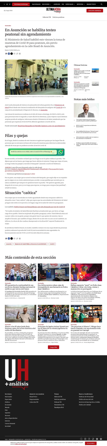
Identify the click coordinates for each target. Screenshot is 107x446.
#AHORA (8, 167)
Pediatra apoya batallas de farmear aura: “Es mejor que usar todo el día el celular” (86, 144)
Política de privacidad (20, 444)
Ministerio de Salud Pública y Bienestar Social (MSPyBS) (30, 244)
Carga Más (53, 347)
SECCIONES (45, 4)
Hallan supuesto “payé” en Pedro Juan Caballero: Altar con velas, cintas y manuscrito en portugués (86, 287)
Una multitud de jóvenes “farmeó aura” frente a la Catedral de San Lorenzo (87, 132)
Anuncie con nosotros (37, 394)
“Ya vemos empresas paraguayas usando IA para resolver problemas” (86, 120)
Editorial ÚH (47, 17)
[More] (50, 4)
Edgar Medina (54, 342)
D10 (63, 4)
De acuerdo (91, 443)
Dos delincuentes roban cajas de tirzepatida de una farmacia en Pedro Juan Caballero (53, 287)
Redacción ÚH (87, 90)
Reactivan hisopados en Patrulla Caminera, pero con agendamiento (41, 126)
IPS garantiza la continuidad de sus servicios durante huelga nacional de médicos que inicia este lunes (20, 287)
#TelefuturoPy (34, 169)
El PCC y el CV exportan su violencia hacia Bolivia (86, 126)
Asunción (44, 110)
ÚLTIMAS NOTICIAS (21, 4)
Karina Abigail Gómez (89, 342)
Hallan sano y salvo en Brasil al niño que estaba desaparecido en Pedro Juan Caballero (82, 72)
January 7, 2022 (30, 174)
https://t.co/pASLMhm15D (20, 169)
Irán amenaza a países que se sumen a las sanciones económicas (87, 137)
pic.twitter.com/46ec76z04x (14, 171)
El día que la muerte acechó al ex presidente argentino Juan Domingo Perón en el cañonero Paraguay (81, 85)
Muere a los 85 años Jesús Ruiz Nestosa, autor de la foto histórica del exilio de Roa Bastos (20, 328)
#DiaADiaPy (44, 169)
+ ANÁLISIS (56, 4)
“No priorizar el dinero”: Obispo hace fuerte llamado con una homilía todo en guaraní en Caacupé (86, 328)
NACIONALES (36, 4)
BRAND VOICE (91, 4)
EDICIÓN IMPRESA (95, 10)
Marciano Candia (86, 77)
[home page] (53, 10)
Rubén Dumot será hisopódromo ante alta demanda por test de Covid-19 (39, 207)
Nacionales (8, 25)
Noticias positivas (58, 17)
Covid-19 (59, 107)
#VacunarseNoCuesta (55, 169)
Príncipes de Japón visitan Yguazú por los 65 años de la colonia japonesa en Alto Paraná (53, 328)
